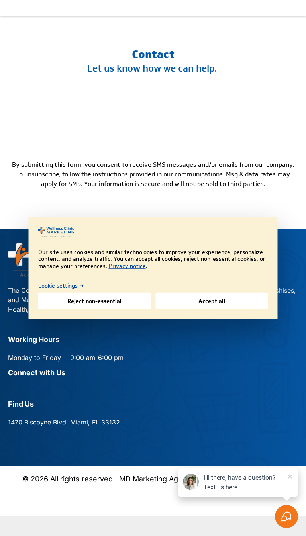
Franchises (278, 290)
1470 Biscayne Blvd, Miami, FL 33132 (64, 422)
